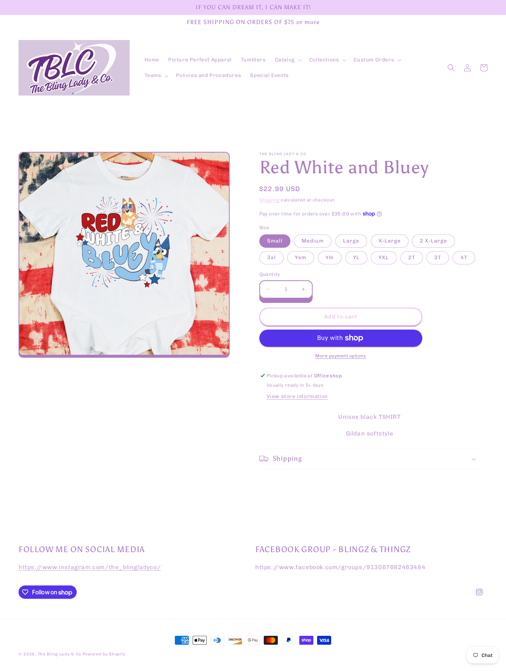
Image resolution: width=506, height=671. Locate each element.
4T (463, 257)
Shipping (269, 200)
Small (275, 241)
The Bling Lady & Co (59, 654)
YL (356, 257)
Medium (313, 241)
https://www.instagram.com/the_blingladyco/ (90, 567)
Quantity (269, 274)
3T (437, 257)
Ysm (300, 257)
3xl (271, 257)
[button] (287, 60)
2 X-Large (433, 241)
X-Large (390, 241)
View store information (297, 396)
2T (411, 257)
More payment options (340, 355)
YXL (384, 257)
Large (351, 241)
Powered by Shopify (104, 654)
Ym (330, 257)
